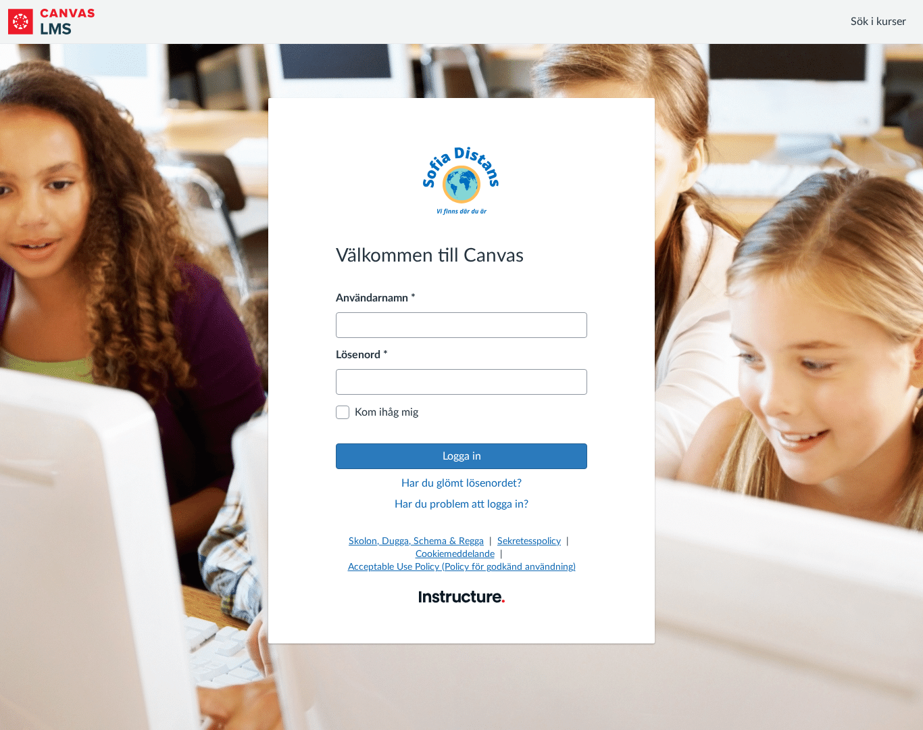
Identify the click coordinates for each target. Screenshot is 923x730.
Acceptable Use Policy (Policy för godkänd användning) (462, 567)
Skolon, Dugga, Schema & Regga (416, 541)
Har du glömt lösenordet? (461, 483)
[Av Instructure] (462, 596)
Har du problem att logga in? (461, 504)
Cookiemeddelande (455, 554)
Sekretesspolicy (529, 541)
